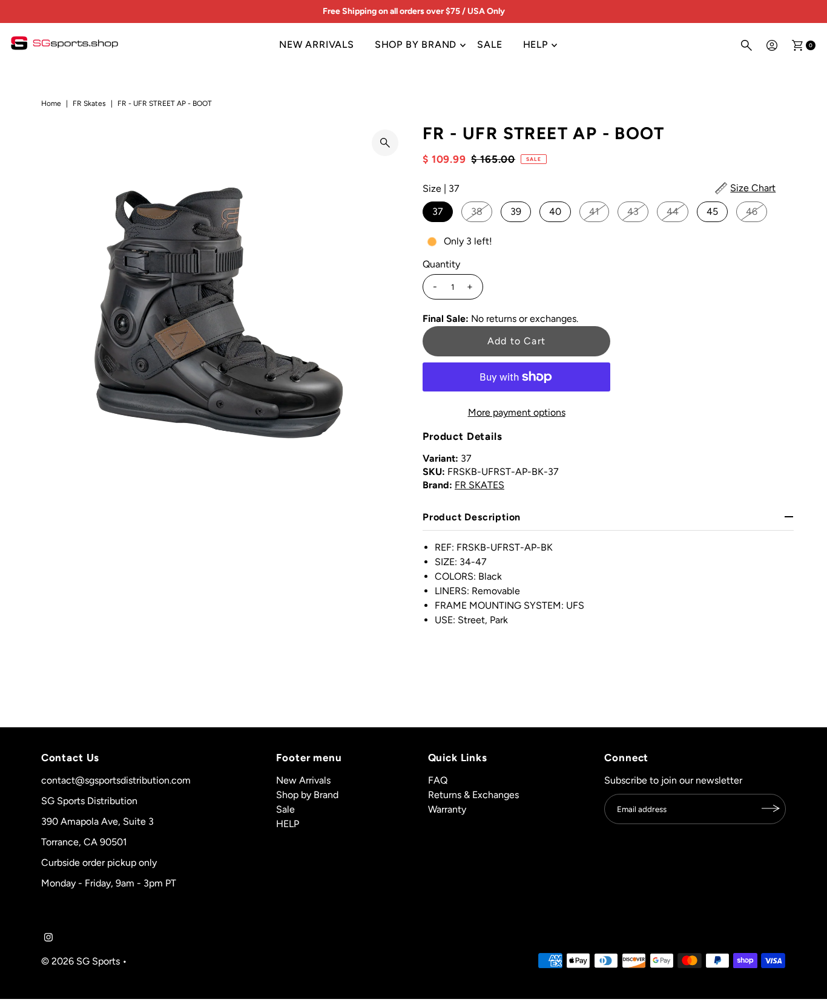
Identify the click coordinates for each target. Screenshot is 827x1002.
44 (673, 211)
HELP (535, 44)
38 (477, 211)
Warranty (447, 808)
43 (633, 211)
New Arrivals (316, 44)
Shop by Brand (415, 44)
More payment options (516, 412)
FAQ (437, 779)
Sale (489, 44)
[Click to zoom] (385, 142)
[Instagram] (48, 938)
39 (515, 211)
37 (437, 211)
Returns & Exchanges (473, 794)
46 (751, 211)
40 (555, 211)
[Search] (746, 45)
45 (712, 211)
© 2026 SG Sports (80, 960)
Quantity (441, 264)
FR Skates (89, 103)
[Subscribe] (771, 808)
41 (594, 211)
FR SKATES (479, 485)
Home (51, 103)
